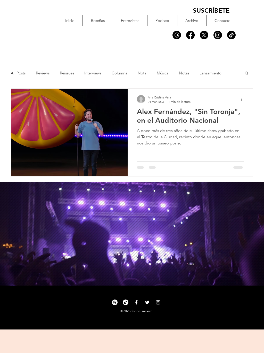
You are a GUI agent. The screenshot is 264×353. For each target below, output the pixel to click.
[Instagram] (217, 35)
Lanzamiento (210, 73)
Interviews (92, 73)
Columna (119, 73)
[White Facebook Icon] (136, 302)
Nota (142, 73)
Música (163, 73)
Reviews (43, 73)
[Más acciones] (243, 99)
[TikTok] (125, 302)
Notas (184, 73)
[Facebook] (190, 35)
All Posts (18, 73)
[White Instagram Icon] (158, 302)
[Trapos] (176, 35)
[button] (246, 73)
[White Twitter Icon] (147, 302)
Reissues (67, 73)
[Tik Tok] (231, 35)
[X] (204, 35)
